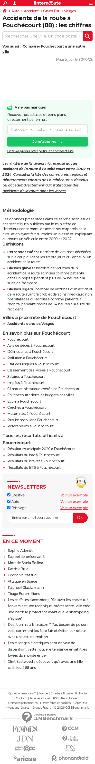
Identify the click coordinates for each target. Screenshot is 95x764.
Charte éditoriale (61, 693)
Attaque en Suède (22, 581)
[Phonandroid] (70, 758)
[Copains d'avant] (25, 748)
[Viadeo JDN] (70, 748)
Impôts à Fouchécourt (25, 383)
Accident (31, 11)
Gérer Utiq (80, 703)
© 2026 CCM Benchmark (71, 707)
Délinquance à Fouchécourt (30, 351)
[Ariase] (25, 758)
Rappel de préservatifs (26, 557)
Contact (21, 698)
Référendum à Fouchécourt (30, 426)
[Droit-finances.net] (70, 739)
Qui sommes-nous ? (22, 693)
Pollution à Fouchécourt (27, 358)
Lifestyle (17, 495)
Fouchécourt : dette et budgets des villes (41, 395)
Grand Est (51, 11)
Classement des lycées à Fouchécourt (38, 370)
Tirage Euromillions (24, 593)
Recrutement (70, 698)
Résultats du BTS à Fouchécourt (33, 467)
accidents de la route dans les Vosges (34, 191)
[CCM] (70, 729)
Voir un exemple (74, 495)
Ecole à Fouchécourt (24, 401)
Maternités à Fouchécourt (28, 413)
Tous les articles (39, 698)
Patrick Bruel (18, 569)
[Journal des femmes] (25, 729)
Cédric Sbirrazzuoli (23, 575)
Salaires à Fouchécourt (26, 376)
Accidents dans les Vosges (30, 323)
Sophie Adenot (20, 550)
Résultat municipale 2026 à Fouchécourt (41, 449)
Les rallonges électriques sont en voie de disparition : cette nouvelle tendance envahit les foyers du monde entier (47, 649)
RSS (55, 698)
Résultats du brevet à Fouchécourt (36, 461)
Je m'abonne (45, 141)
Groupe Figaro (41, 707)
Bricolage (18, 508)
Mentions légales (18, 707)
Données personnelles (23, 703)
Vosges (70, 11)
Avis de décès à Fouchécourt (31, 345)
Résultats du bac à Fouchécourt (33, 455)
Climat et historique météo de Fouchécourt (43, 389)
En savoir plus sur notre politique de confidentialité (40, 151)
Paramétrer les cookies (55, 703)
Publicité (81, 693)
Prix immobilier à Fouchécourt (32, 420)
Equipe (43, 693)
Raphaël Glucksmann (26, 587)
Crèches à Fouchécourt (26, 407)
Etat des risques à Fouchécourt (32, 364)
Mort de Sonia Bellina (25, 563)
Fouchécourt (17, 339)
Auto (15, 11)
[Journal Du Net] (25, 739)
